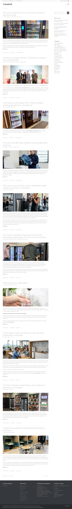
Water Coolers (6, 189)
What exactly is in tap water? (15, 283)
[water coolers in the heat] (25, 349)
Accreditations (57, 65)
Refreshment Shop (11, 0)
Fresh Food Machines (58, 43)
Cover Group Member (40, 486)
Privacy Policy (5, 485)
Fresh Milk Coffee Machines (60, 49)
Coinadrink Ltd (5, 0)
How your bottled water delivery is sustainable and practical (60, 31)
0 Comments (12, 52)
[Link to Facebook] (63, 1)
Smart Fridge (5, 239)
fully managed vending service (32, 130)
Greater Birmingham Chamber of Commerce (44, 492)
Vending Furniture (23, 494)
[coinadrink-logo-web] (10, 4)
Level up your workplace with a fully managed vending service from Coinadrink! (60, 27)
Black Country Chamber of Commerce (43, 491)
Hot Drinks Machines (58, 58)
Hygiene (4, 284)
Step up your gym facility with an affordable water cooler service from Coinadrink (60, 35)
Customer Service (20, 239)
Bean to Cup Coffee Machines (60, 50)
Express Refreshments (18, 0)
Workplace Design (58, 52)
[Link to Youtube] (68, 1)
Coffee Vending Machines (59, 47)
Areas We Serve (22, 500)
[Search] (65, 3)
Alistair (18, 97)
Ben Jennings (20, 52)
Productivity (56, 59)
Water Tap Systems (58, 46)
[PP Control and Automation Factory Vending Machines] (25, 252)
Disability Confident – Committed (42, 496)
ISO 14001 (42, 488)
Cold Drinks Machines (58, 62)
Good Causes (57, 72)
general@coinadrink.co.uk (58, 490)
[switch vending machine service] (25, 29)
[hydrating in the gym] (25, 202)
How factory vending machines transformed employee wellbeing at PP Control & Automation (24, 236)
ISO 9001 (38, 488)
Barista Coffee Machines (24, 492)
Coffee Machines (23, 488)
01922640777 (56, 488)
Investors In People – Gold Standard (43, 490)
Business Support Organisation (42, 493)
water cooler (11, 322)
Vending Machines (12, 239)
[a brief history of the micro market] (25, 402)
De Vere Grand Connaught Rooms (22, 87)
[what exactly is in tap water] (25, 297)
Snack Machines (57, 61)
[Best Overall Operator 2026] (25, 74)
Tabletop (21, 490)
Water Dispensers (23, 496)
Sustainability (57, 66)
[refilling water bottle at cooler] (25, 159)
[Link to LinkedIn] (61, 1)
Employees (56, 53)
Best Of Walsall (39, 495)
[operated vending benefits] (25, 445)
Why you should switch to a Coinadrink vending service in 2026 (61, 21)
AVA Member (39, 485)
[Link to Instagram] (65, 1)
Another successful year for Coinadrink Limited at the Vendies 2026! (61, 24)
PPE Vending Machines (24, 498)
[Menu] (67, 3)
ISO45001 (45, 488)
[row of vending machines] (25, 119)
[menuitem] (65, 3)
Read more (5, 49)
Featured (11, 189)
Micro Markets (6, 389)
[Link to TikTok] (66, 1)
